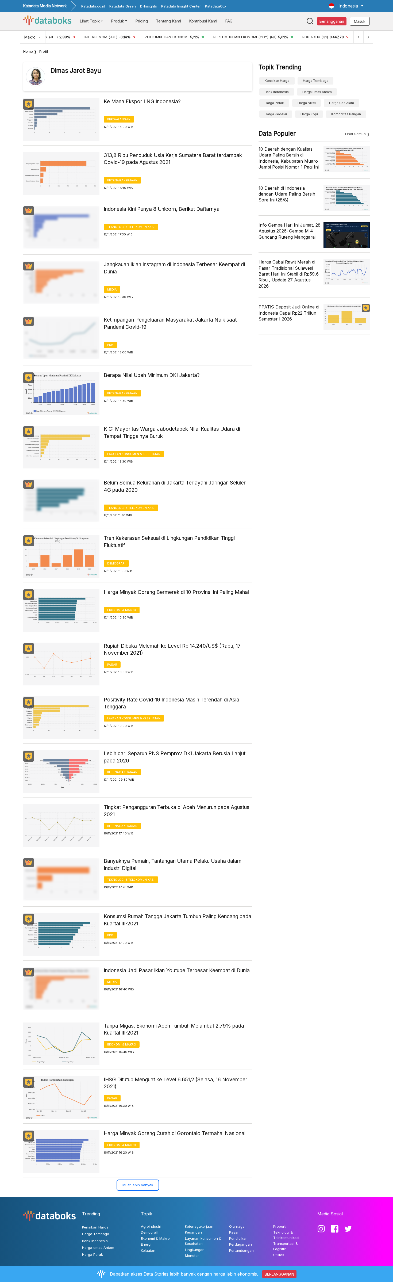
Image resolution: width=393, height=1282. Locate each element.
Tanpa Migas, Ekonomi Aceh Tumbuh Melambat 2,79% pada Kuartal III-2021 (174, 1029)
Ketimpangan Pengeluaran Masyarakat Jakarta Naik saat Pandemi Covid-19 (170, 323)
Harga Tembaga (315, 81)
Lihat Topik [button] (90, 21)
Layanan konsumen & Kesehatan (133, 454)
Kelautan (148, 1250)
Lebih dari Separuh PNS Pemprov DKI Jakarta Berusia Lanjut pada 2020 (174, 757)
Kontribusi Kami (203, 21)
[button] (346, 5)
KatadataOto (215, 6)
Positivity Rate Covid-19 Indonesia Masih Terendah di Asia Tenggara (171, 703)
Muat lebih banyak (137, 1185)
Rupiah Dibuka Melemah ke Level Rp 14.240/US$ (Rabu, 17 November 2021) (172, 649)
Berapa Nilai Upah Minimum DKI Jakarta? (152, 375)
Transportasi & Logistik (285, 1246)
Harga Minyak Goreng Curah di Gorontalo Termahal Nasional (174, 1133)
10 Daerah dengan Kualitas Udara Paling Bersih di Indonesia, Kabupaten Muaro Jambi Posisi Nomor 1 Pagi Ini (289, 158)
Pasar (112, 664)
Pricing (141, 21)
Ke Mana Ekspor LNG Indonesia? (142, 101)
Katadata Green (122, 6)
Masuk (359, 21)
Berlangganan (331, 21)
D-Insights (148, 6)
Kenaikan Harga (277, 81)
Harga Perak (274, 103)
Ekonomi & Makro (121, 610)
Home (28, 51)
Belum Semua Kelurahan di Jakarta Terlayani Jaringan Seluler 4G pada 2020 (175, 486)
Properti (279, 1226)
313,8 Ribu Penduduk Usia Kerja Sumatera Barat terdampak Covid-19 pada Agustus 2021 (173, 159)
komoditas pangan (346, 114)
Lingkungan (195, 1249)
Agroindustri (151, 1226)
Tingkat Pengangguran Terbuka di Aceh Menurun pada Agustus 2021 (176, 811)
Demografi (116, 563)
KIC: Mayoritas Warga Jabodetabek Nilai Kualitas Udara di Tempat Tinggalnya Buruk (172, 432)
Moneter (192, 1255)
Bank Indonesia (277, 92)
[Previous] (358, 37)
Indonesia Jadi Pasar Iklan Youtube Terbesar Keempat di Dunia (177, 970)
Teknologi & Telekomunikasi (131, 227)
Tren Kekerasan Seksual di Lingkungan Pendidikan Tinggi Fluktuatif (169, 541)
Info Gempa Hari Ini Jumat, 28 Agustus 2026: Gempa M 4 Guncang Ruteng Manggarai (290, 231)
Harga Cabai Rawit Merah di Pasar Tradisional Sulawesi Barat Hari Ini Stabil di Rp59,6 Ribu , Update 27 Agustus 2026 (289, 274)
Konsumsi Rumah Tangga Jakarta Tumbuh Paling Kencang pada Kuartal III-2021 (177, 920)
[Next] (368, 37)
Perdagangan (118, 119)
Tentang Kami (168, 21)
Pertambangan (241, 1250)
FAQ (229, 21)
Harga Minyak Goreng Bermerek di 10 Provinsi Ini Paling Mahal (176, 592)
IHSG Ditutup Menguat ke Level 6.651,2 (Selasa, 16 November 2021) (175, 1083)
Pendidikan (238, 1238)
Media (112, 289)
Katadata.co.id (93, 6)
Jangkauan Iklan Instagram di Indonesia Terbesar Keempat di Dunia (174, 268)
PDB (110, 345)
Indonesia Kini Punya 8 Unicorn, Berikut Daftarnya (161, 209)
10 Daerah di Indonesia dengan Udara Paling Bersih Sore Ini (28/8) (287, 194)
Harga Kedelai (276, 114)
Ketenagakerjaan (122, 180)
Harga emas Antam (317, 92)
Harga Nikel (307, 103)
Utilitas (278, 1255)
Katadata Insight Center (181, 6)
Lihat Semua (355, 134)
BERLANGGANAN (279, 1274)
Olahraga (237, 1226)
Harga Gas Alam (341, 103)
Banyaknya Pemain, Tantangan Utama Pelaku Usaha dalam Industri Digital (172, 864)
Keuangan (193, 1232)
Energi (146, 1244)
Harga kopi (309, 114)
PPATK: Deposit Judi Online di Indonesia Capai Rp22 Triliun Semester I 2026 (289, 313)
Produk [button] (117, 21)
